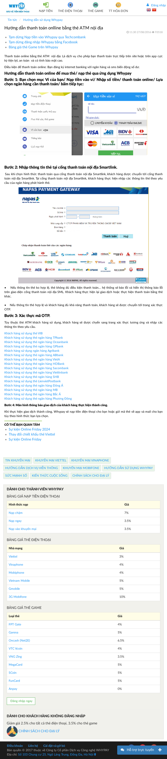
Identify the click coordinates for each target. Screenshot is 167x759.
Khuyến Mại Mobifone (81, 468)
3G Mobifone (18, 596)
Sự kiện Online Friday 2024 (29, 429)
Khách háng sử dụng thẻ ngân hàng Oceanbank (36, 342)
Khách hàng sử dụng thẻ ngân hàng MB (31, 390)
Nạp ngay (15, 521)
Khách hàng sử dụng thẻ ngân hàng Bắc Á (32, 394)
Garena (13, 632)
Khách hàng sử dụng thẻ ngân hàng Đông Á (33, 385)
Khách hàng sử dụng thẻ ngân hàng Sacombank (36, 368)
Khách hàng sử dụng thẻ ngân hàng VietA (32, 359)
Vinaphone (16, 564)
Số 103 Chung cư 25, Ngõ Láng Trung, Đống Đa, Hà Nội (56, 754)
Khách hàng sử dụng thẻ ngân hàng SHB (31, 377)
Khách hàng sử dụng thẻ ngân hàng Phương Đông (38, 398)
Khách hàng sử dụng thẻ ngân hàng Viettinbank (36, 372)
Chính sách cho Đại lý (90, 475)
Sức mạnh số (16, 475)
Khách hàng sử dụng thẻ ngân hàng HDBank (34, 363)
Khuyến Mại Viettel (50, 460)
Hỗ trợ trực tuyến (140, 750)
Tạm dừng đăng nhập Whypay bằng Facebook (43, 42)
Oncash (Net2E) (19, 640)
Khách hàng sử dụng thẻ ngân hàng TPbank (33, 337)
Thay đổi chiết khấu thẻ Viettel (32, 434)
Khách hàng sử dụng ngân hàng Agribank (31, 350)
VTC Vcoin (15, 648)
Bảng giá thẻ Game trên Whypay (33, 47)
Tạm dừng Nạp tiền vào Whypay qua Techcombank (47, 37)
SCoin (13, 672)
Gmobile (14, 588)
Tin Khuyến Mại (17, 460)
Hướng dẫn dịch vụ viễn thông (31, 468)
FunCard (14, 680)
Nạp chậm (16, 512)
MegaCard (15, 664)
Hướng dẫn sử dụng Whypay (128, 468)
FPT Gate (15, 624)
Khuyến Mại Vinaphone (90, 460)
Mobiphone (16, 572)
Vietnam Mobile (19, 580)
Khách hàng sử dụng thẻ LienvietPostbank (32, 381)
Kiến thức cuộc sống (49, 475)
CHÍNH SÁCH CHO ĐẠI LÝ (39, 731)
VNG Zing (15, 656)
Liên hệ (33, 745)
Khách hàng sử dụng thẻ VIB (23, 333)
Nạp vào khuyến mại (22, 529)
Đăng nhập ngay (21, 701)
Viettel (13, 556)
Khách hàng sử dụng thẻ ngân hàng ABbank (33, 355)
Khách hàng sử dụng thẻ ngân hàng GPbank (33, 346)
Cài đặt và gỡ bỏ (54, 745)
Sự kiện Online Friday (25, 439)
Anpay (13, 688)
